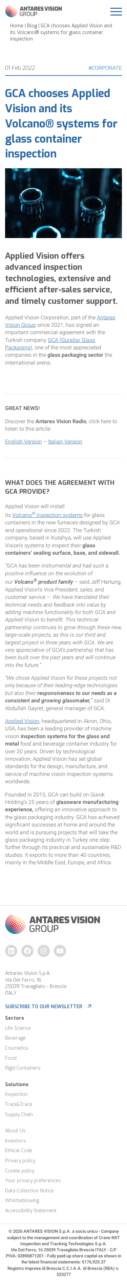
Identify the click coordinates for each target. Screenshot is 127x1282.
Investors (15, 1141)
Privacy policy (20, 1161)
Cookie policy (19, 1171)
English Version (23, 441)
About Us (15, 1131)
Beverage (15, 1038)
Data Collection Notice (29, 1191)
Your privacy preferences (33, 1180)
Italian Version (65, 441)
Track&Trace (18, 1104)
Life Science (18, 1028)
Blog (32, 26)
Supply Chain (19, 1114)
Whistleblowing (22, 1200)
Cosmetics (16, 1048)
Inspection (16, 1094)
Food (11, 1058)
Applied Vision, (22, 721)
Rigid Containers (23, 1068)
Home (16, 26)
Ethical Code (18, 1150)
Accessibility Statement (31, 1210)
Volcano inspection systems (47, 515)
